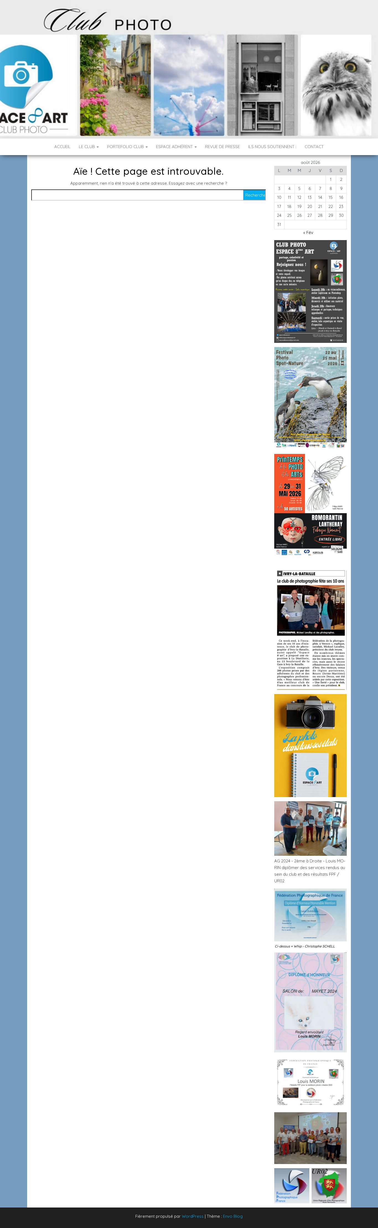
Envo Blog (233, 1216)
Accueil (62, 146)
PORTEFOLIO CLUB (126, 146)
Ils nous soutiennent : (272, 146)
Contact (314, 146)
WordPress (193, 1216)
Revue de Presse (222, 146)
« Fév (308, 232)
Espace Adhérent (175, 146)
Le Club (87, 146)
